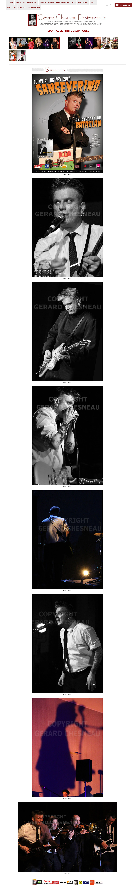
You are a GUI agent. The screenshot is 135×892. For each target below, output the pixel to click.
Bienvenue (124, 5)
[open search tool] (103, 5)
